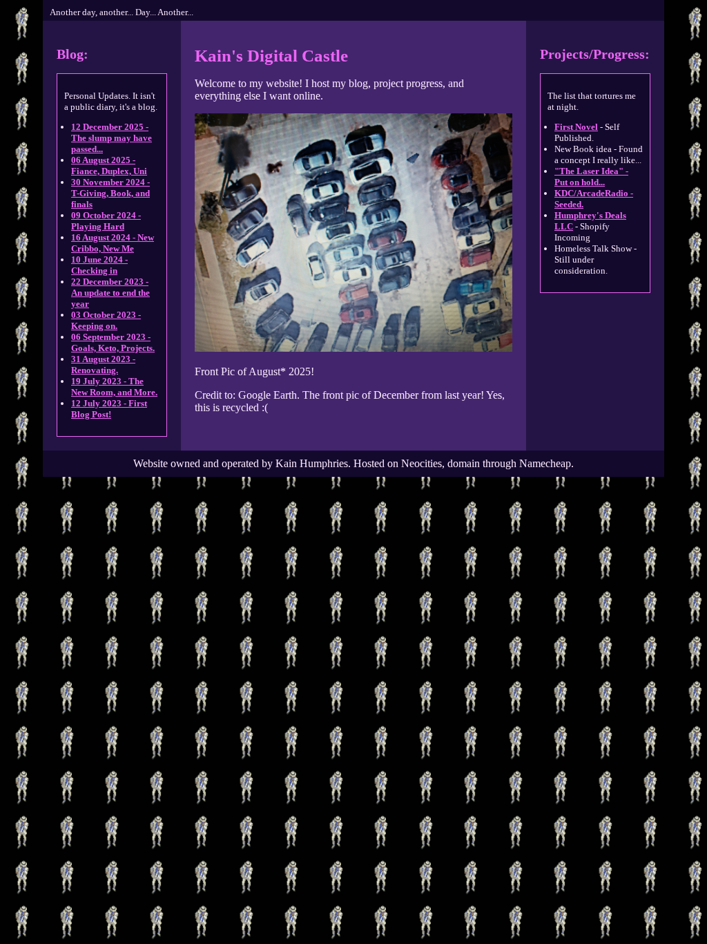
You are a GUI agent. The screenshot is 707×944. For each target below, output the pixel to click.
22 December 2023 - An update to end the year (110, 292)
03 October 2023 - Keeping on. (106, 320)
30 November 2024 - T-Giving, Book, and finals (110, 193)
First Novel (576, 127)
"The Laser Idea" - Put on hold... (591, 176)
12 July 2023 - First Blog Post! (109, 408)
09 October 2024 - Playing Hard (106, 221)
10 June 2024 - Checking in (99, 265)
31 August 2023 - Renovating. (103, 364)
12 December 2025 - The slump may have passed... (111, 138)
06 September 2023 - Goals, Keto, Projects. (113, 342)
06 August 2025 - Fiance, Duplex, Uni (109, 165)
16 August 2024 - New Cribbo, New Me (112, 243)
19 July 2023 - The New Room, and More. (114, 386)
